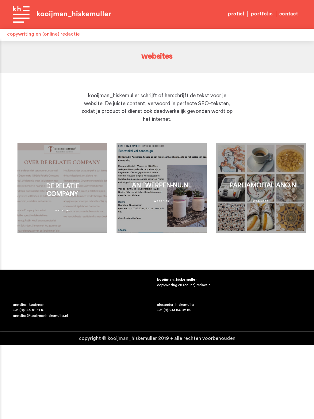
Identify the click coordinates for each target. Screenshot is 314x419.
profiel (236, 14)
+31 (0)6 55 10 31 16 (28, 310)
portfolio (262, 14)
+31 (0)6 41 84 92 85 (174, 310)
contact (288, 14)
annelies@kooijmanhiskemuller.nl (40, 315)
